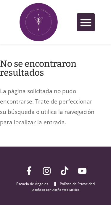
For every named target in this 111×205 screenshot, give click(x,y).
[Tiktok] (64, 170)
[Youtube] (82, 170)
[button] (86, 22)
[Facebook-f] (29, 170)
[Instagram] (46, 170)
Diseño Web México (65, 189)
